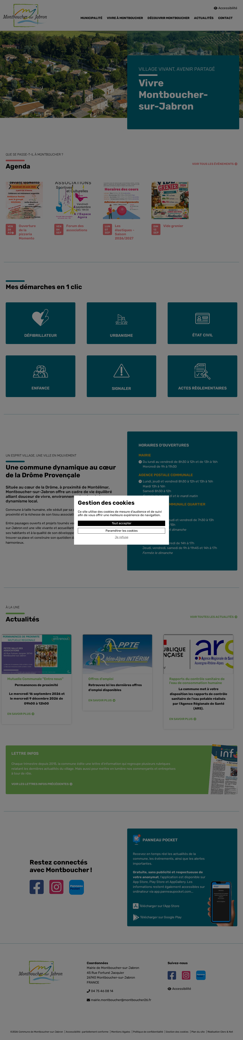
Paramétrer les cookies (122, 530)
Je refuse (121, 537)
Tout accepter (121, 523)
